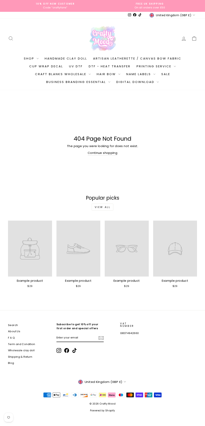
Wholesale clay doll (21, 350)
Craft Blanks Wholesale (61, 74)
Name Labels (139, 74)
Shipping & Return (20, 356)
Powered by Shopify (102, 410)
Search (13, 325)
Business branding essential (76, 82)
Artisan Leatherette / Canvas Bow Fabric (137, 58)
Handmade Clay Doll (66, 58)
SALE (165, 74)
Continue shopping (102, 153)
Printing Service (155, 66)
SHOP (30, 58)
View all (103, 207)
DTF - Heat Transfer (110, 66)
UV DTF (76, 66)
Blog (11, 363)
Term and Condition (21, 344)
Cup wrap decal (46, 66)
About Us (14, 331)
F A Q (11, 337)
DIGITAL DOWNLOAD (136, 82)
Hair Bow (107, 74)
